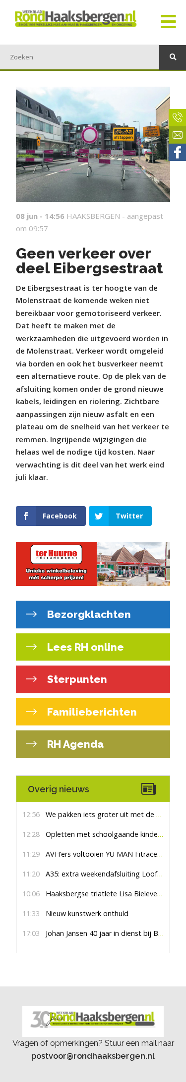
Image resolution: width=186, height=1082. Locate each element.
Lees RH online (84, 647)
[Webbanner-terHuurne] (93, 564)
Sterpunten (76, 679)
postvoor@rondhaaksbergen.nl (93, 1056)
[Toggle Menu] (168, 22)
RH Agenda (74, 744)
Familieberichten (91, 712)
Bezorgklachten (88, 614)
